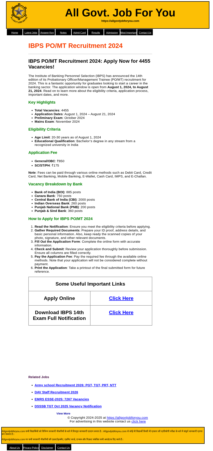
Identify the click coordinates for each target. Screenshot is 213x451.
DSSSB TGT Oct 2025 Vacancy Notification (68, 406)
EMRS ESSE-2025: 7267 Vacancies (62, 399)
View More (63, 413)
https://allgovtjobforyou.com (127, 417)
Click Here (121, 298)
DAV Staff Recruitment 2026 (56, 392)
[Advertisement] (90, 349)
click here (138, 421)
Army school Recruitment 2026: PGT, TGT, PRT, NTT (75, 385)
